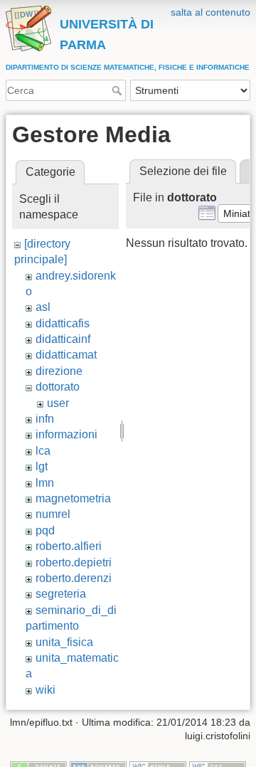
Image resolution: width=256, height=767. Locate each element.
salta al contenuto (210, 12)
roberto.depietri (74, 562)
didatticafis (63, 323)
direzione (59, 371)
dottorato (58, 387)
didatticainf (63, 339)
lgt (42, 466)
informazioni (66, 434)
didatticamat (66, 355)
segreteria (61, 594)
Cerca (118, 90)
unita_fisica (64, 642)
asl (43, 307)
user (58, 403)
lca (43, 451)
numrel (53, 514)
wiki (45, 690)
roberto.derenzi (74, 578)
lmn (45, 483)
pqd (45, 530)
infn (45, 419)
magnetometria (73, 498)
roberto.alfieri (69, 546)
